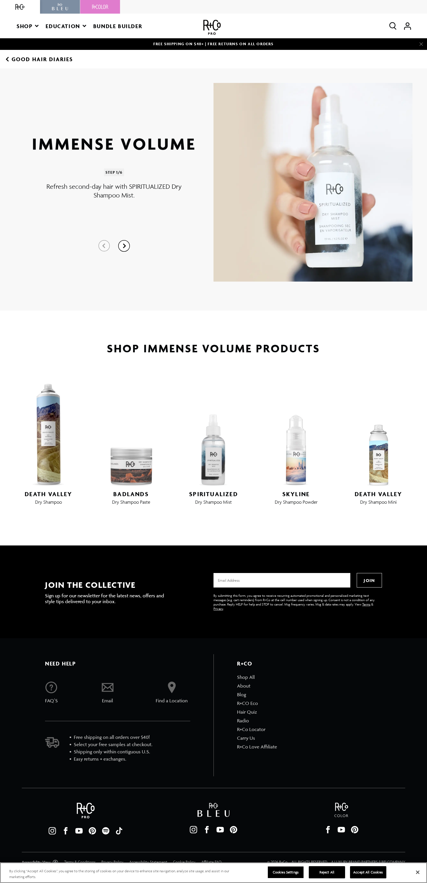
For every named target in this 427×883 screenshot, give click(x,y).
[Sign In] (407, 26)
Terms (366, 604)
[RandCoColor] (100, 7)
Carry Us (246, 738)
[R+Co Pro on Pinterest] (92, 831)
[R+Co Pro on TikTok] (119, 831)
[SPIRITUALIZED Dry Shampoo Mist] (213, 430)
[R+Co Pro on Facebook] (65, 831)
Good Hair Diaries (42, 59)
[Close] (421, 44)
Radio (243, 721)
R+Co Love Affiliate (257, 747)
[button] (27, 26)
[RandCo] (20, 7)
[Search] (393, 26)
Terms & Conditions (80, 862)
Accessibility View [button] (36, 862)
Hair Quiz (247, 712)
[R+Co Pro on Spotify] (106, 831)
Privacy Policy (112, 862)
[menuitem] (257, 677)
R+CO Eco (247, 703)
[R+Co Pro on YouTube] (79, 831)
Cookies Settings (286, 872)
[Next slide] (124, 245)
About (243, 686)
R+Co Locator (251, 729)
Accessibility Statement (148, 862)
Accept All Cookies (368, 872)
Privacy (218, 608)
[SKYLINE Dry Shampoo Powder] (296, 430)
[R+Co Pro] (212, 27)
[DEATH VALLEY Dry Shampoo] (48, 430)
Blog (241, 694)
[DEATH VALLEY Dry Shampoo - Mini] (378, 430)
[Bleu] (60, 7)
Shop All (246, 677)
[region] (213, 872)
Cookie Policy (184, 862)
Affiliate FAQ (211, 862)
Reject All (327, 872)
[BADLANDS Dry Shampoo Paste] (131, 430)
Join (369, 580)
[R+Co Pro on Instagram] (52, 831)
